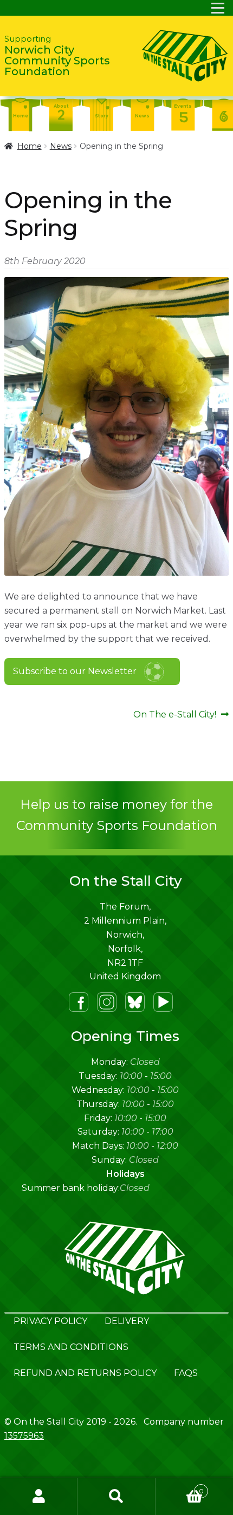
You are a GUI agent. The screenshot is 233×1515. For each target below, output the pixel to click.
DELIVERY (127, 1321)
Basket (180, 1487)
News (142, 115)
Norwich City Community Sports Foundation (57, 56)
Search (116, 1496)
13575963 (24, 1436)
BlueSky (135, 1002)
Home (20, 115)
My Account (38, 1496)
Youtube (163, 1002)
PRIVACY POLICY (50, 1321)
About (61, 106)
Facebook (78, 1002)
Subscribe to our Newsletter (75, 671)
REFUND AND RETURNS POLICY (85, 1373)
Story (101, 115)
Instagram (106, 1002)
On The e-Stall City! (174, 715)
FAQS (186, 1373)
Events (183, 106)
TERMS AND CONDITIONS (71, 1347)
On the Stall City (184, 56)
